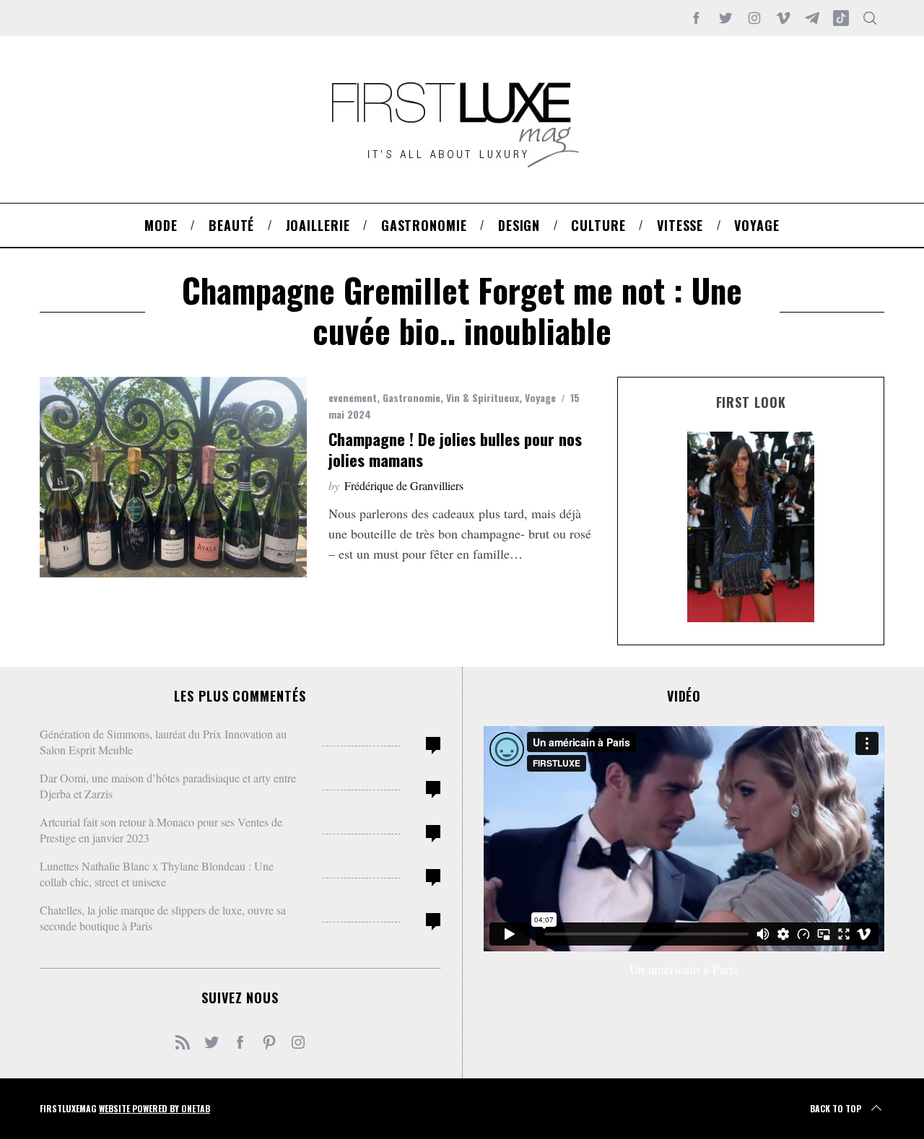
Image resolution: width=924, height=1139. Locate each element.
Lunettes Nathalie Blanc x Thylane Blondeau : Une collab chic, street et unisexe (157, 873)
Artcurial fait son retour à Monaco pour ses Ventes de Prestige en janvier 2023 (161, 829)
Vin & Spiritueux (482, 397)
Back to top (835, 1108)
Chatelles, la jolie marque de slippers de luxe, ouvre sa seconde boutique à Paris (163, 917)
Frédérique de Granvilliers (403, 485)
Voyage (540, 397)
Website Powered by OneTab (154, 1108)
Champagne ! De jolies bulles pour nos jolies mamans (455, 449)
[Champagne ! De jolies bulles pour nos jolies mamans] (173, 477)
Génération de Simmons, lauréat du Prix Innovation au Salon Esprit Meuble (163, 741)
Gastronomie (411, 397)
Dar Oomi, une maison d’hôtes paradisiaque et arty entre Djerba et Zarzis (168, 785)
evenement (352, 397)
